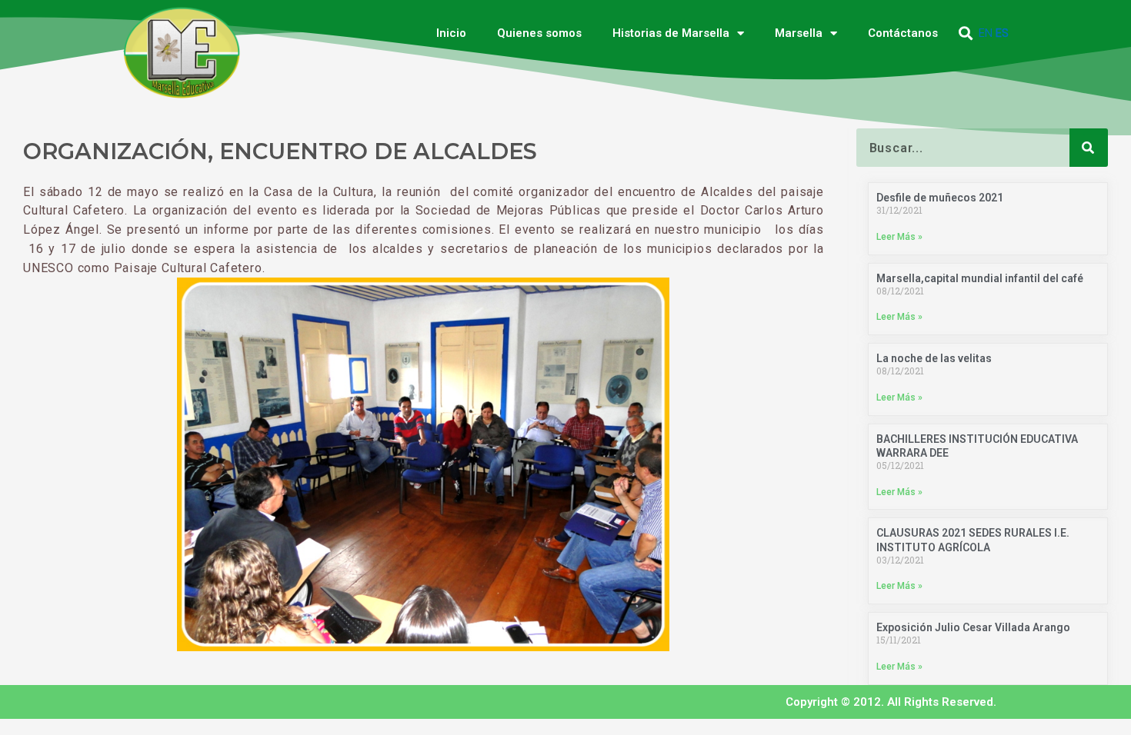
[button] (966, 33)
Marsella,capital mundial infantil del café (979, 278)
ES (1002, 33)
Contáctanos (903, 33)
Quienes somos (539, 33)
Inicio (451, 33)
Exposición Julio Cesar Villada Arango (973, 627)
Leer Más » (899, 236)
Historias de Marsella (670, 33)
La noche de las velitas (934, 358)
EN (986, 33)
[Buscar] (1088, 147)
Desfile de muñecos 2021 (939, 197)
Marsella (798, 33)
